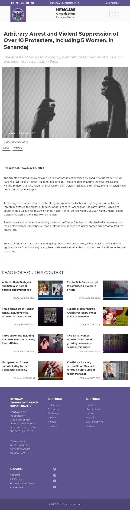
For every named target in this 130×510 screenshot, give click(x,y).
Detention (53, 405)
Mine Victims (93, 409)
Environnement (94, 421)
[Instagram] (55, 475)
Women (17, 148)
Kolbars (52, 421)
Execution (53, 409)
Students (91, 417)
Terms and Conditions (22, 483)
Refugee (52, 426)
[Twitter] (55, 470)
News (6, 148)
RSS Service (16, 487)
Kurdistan (91, 405)
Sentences (54, 413)
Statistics (90, 426)
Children (90, 413)
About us (15, 475)
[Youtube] (55, 487)
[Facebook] (55, 481)
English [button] (113, 3)
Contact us (16, 479)
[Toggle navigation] (113, 14)
